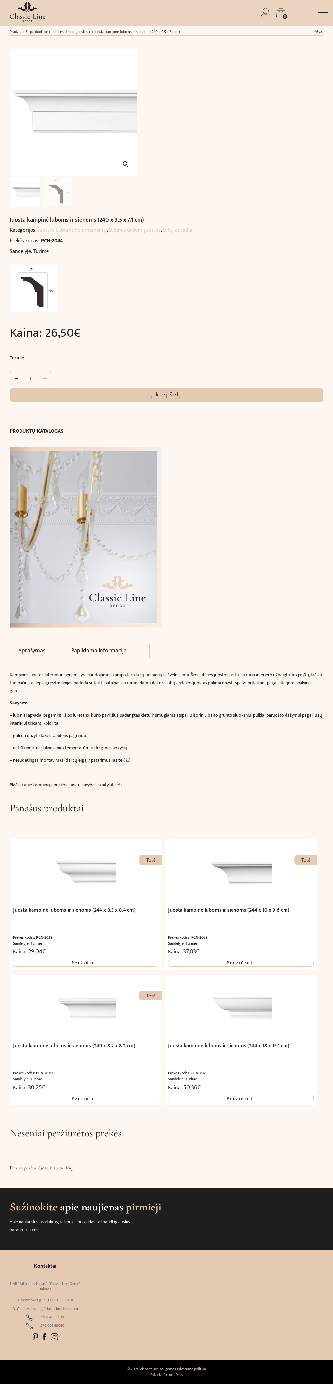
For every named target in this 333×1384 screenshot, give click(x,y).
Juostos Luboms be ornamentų (72, 230)
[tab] (43, 651)
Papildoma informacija (99, 651)
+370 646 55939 (51, 1317)
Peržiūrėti (86, 963)
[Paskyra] (266, 15)
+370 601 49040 (51, 1325)
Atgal (319, 31)
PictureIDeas (173, 1374)
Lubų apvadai (177, 230)
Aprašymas (31, 651)
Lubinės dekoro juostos (70, 31)
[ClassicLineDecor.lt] (27, 20)
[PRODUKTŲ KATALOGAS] (86, 533)
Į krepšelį (166, 394)
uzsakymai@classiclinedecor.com (51, 1309)
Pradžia (15, 31)
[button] (125, 164)
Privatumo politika (191, 1369)
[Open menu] (323, 12)
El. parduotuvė (36, 31)
